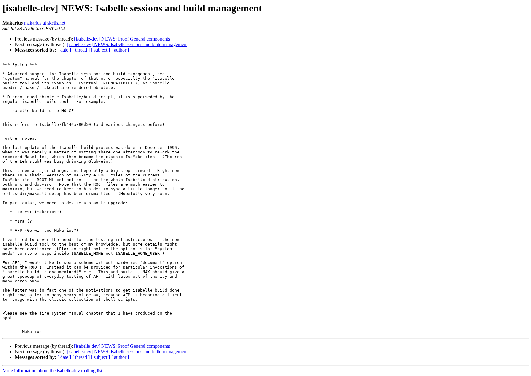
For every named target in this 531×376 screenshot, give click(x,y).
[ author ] (120, 49)
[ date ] (64, 49)
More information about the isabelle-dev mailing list (52, 370)
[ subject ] (100, 49)
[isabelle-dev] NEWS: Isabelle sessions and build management (127, 44)
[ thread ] (81, 49)
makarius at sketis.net (44, 22)
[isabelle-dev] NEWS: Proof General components (122, 38)
